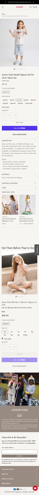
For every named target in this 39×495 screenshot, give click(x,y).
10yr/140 (33, 100)
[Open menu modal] (3, 7)
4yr (12, 332)
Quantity (5, 110)
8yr (25, 332)
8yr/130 (26, 100)
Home (3, 14)
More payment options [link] (19, 366)
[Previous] (6, 2)
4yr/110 (12, 100)
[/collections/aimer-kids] (19, 402)
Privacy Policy (31, 443)
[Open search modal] (30, 7)
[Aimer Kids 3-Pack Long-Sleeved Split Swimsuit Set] (27, 205)
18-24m (25, 335)
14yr (12, 335)
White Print (6, 92)
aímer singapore (15, 492)
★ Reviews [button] (37, 249)
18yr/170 (20, 103)
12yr (5, 335)
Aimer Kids (5, 81)
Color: (8, 88)
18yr (18, 335)
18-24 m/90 (28, 103)
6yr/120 (19, 100)
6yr (19, 332)
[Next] (33, 2)
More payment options (20, 134)
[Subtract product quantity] (5, 115)
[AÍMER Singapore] (19, 7)
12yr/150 (5, 103)
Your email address (8, 448)
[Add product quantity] (15, 115)
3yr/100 (5, 100)
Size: (6, 96)
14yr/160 (13, 103)
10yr (32, 332)
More (3, 311)
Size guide (7, 339)
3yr (5, 332)
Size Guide (5, 107)
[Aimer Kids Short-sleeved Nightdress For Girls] (10, 205)
